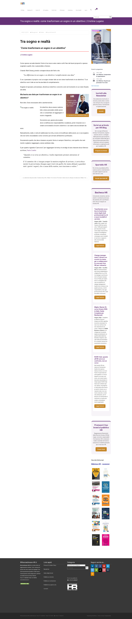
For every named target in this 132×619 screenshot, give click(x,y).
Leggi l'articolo (100, 245)
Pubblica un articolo (49, 577)
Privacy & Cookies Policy (50, 565)
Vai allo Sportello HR (101, 178)
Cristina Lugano (26, 55)
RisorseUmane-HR (51, 32)
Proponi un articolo (101, 150)
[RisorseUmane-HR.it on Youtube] (104, 566)
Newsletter (46, 569)
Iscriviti (101, 111)
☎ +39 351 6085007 (72, 580)
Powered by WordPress (92, 615)
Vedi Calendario (95, 86)
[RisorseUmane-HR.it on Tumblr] (108, 570)
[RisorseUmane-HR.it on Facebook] (100, 566)
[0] (95, 9)
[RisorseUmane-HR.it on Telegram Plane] (108, 566)
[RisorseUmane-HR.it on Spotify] (96, 570)
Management (34, 32)
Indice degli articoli (48, 573)
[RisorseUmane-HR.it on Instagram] (96, 566)
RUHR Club (54, 10)
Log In (86, 10)
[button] (91, 10)
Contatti (46, 588)
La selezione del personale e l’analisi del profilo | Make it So (37, 177)
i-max (102, 615)
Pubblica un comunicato (50, 581)
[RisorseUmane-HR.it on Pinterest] (104, 570)
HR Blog (22, 10)
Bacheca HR (30, 10)
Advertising (70, 10)
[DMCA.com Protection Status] (24, 583)
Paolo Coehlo (31, 150)
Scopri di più (101, 449)
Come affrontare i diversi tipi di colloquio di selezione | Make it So (70, 177)
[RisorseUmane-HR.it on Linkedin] (92, 566)
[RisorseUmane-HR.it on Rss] (92, 574)
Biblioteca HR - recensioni (100, 464)
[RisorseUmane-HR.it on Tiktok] (100, 570)
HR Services (62, 10)
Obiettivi (42, 32)
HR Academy (45, 10)
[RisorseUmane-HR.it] (21, 3)
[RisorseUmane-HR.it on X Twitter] (92, 570)
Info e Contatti (78, 10)
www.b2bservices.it (24, 579)
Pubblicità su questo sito (50, 584)
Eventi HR (38, 10)
